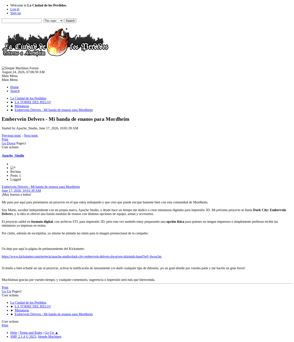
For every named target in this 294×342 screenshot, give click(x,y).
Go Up (6, 291)
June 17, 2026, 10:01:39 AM (21, 190)
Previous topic (11, 135)
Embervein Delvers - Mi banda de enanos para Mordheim (41, 187)
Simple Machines (49, 336)
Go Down (8, 143)
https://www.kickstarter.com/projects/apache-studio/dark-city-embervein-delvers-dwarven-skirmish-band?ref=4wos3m (81, 256)
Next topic (31, 135)
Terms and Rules (30, 332)
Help (13, 332)
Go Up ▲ (51, 332)
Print (5, 139)
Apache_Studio (13, 155)
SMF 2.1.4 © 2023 (23, 336)
